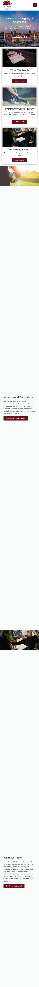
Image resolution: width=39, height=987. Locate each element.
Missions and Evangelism (15, 418)
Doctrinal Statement (14, 886)
